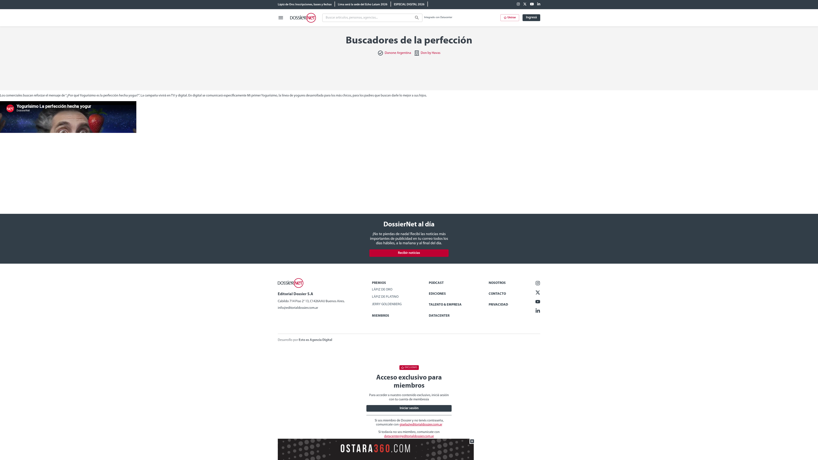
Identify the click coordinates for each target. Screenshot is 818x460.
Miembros (380, 316)
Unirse (511, 17)
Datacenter (439, 316)
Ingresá (531, 17)
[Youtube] (532, 4)
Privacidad (498, 304)
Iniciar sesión (409, 408)
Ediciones (437, 294)
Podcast (436, 283)
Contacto (497, 294)
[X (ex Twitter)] (525, 4)
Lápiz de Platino (385, 297)
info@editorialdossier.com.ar (298, 308)
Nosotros (497, 283)
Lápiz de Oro (382, 289)
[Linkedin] (538, 4)
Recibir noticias (409, 253)
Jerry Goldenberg (387, 304)
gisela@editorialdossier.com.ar (420, 424)
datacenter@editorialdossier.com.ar (409, 436)
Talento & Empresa (445, 304)
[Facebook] (518, 4)
